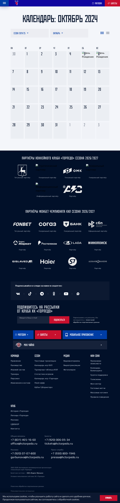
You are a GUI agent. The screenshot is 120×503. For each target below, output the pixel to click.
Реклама (15, 420)
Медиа (67, 356)
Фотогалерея (69, 370)
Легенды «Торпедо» (20, 415)
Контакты (15, 428)
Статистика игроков (44, 374)
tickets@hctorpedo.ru (59, 443)
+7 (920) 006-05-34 (57, 439)
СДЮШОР (15, 424)
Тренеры (15, 374)
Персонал (15, 378)
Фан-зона (95, 356)
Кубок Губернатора (43, 387)
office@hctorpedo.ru (24, 443)
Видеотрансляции (72, 365)
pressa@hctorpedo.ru (65, 457)
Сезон (37, 356)
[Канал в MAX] (78, 293)
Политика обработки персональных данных (27, 486)
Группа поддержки (99, 375)
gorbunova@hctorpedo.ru (27, 457)
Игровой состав (18, 370)
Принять (108, 498)
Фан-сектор (95, 384)
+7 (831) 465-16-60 (23, 439)
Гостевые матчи (97, 388)
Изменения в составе (20, 383)
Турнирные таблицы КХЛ (46, 370)
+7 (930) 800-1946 (63, 453)
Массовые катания (99, 392)
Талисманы (95, 379)
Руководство (16, 365)
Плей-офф (40, 383)
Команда (15, 356)
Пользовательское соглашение (22, 491)
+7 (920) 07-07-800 (23, 453)
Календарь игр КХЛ (43, 365)
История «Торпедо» (20, 411)
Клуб (13, 406)
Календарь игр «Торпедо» (46, 378)
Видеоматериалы (72, 361)
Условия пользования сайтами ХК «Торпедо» (28, 476)
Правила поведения (99, 397)
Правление (16, 361)
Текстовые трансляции (45, 361)
